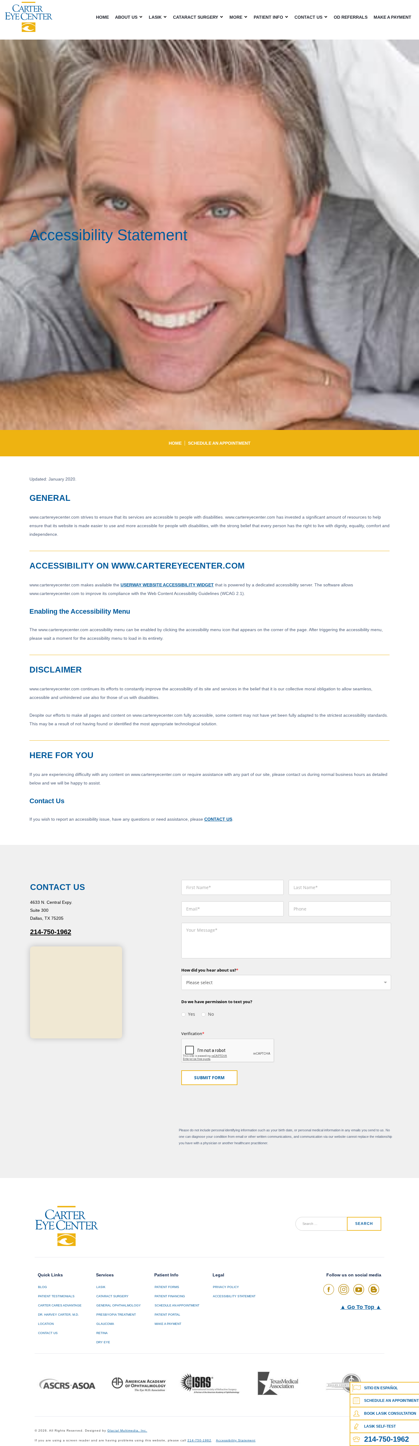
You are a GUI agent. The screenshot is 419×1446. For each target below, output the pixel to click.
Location (46, 1323)
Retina (102, 1333)
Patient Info (268, 17)
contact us (218, 819)
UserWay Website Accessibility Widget (167, 584)
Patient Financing (170, 1296)
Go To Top (360, 1307)
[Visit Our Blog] (373, 1289)
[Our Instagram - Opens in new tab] (343, 1289)
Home (102, 17)
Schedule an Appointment (219, 443)
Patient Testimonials (56, 1296)
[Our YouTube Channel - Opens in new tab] (358, 1289)
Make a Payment (392, 17)
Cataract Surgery (195, 17)
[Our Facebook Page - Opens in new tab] (328, 1289)
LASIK (155, 17)
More (235, 17)
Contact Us (308, 17)
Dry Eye (103, 1342)
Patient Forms (167, 1287)
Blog (42, 1287)
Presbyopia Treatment (116, 1314)
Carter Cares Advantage (60, 1305)
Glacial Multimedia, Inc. (127, 1430)
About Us (126, 17)
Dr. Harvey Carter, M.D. (58, 1314)
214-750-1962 (50, 932)
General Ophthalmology (118, 1305)
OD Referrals (350, 17)
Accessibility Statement (234, 1296)
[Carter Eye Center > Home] (29, 17)
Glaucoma (105, 1323)
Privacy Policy (226, 1287)
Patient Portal (167, 1314)
